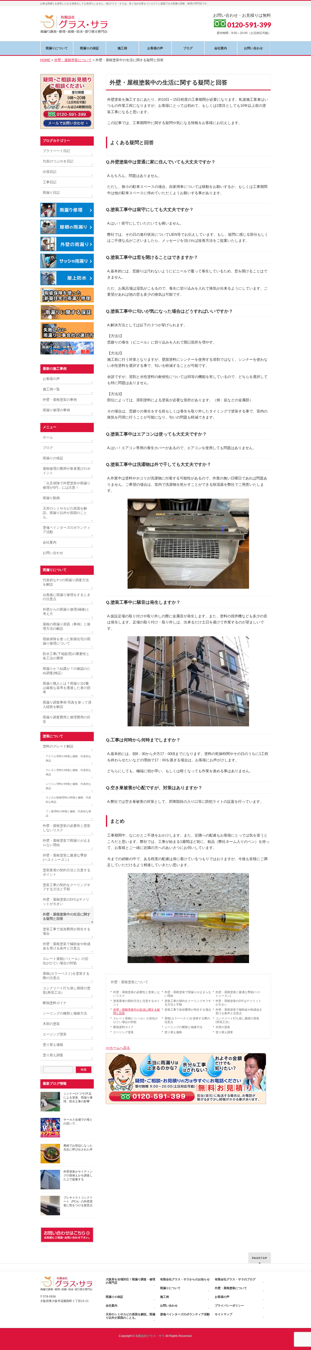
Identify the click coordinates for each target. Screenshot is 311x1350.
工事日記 (49, 182)
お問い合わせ (53, 553)
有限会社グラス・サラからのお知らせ (185, 1279)
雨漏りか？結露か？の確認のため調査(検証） (66, 671)
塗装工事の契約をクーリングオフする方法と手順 (187, 1002)
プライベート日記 (56, 151)
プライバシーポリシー (229, 1305)
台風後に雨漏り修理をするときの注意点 (66, 597)
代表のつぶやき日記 (58, 161)
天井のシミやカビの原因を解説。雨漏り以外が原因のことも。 (65, 512)
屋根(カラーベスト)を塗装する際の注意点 (187, 1020)
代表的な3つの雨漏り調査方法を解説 (66, 582)
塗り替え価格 (173, 1032)
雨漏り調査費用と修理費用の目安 (66, 719)
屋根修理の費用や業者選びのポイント (66, 471)
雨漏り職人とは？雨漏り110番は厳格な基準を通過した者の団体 (66, 687)
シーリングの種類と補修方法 (183, 1027)
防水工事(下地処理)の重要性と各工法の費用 (66, 656)
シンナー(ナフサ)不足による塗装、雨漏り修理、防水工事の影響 (78, 1097)
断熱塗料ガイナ (123, 1027)
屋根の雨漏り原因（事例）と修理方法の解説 (66, 626)
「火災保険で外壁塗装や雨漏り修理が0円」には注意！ (66, 485)
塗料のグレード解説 (58, 746)
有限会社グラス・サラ (149, 1336)
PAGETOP (259, 1257)
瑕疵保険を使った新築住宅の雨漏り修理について (66, 641)
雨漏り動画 (51, 498)
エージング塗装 (123, 1032)
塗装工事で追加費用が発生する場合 (187, 1009)
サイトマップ (223, 1314)
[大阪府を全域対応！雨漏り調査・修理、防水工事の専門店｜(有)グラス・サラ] (75, 28)
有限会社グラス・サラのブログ (235, 1279)
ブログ (48, 448)
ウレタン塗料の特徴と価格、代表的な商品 (68, 772)
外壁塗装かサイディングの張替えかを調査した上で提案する (78, 1175)
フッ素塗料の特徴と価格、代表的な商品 (68, 813)
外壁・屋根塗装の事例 (60, 400)
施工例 (164, 1297)
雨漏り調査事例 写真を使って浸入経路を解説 (67, 704)
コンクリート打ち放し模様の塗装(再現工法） (237, 1020)
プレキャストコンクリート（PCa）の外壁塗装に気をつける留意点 (78, 1201)
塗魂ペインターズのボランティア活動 (66, 530)
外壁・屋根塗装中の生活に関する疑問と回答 (136, 1011)
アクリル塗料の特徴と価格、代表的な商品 (68, 758)
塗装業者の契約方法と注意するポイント (136, 1002)
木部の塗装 (223, 1027)
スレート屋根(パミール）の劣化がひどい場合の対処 (135, 1020)
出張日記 (49, 172)
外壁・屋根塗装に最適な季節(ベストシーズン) (238, 994)
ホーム (48, 437)
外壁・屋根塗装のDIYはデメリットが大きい (238, 1002)
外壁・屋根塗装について (129, 982)
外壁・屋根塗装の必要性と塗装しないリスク (136, 994)
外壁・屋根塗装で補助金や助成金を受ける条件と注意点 (239, 1011)
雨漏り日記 (51, 192)
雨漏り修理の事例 (56, 410)
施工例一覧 (51, 389)
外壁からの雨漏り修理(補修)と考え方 (66, 611)
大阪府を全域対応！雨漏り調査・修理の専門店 (130, 1281)
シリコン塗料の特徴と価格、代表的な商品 (68, 786)
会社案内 (49, 542)
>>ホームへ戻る (118, 1048)
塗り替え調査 (224, 1032)
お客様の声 (51, 379)
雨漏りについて (170, 1288)
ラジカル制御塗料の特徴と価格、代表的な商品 (68, 799)
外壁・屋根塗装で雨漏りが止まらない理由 (187, 994)
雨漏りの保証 (53, 458)
